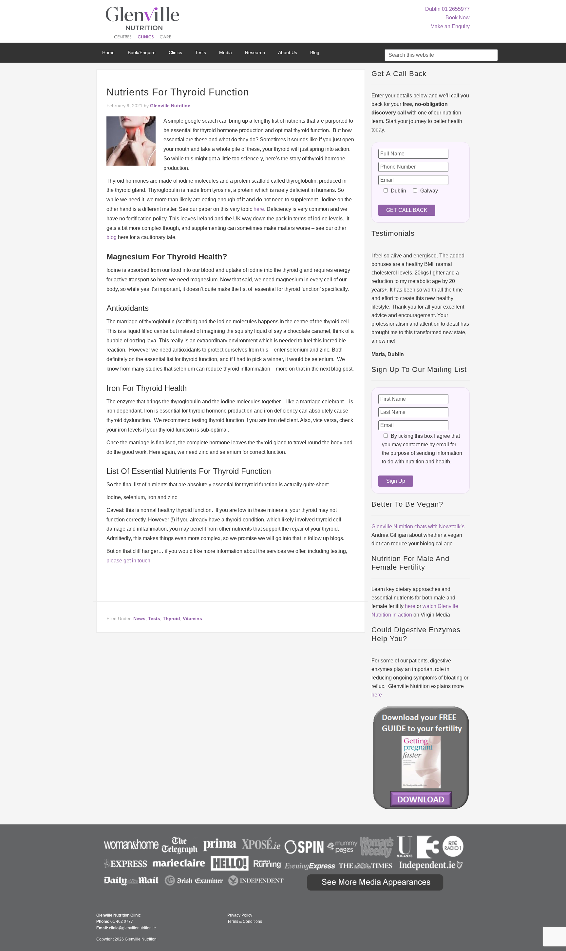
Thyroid (171, 618)
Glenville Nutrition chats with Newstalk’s (417, 526)
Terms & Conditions (244, 921)
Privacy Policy (239, 915)
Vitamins (192, 618)
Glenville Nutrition (143, 24)
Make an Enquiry (450, 26)
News (139, 618)
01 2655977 (456, 9)
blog (111, 237)
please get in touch (128, 560)
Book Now (457, 17)
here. (259, 209)
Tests (154, 618)
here (410, 606)
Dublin (433, 9)
